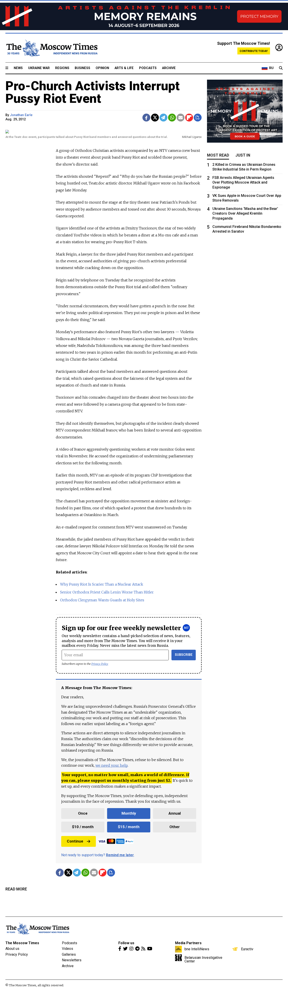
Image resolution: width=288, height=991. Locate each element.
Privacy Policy (99, 663)
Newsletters (71, 960)
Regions (62, 68)
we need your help (111, 765)
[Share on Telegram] (163, 117)
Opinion (102, 68)
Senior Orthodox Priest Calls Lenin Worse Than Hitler (107, 592)
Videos (67, 948)
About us (12, 948)
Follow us (126, 943)
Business (82, 68)
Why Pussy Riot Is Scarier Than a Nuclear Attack (101, 584)
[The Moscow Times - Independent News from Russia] (51, 48)
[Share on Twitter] (155, 117)
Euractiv (247, 949)
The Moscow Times (22, 943)
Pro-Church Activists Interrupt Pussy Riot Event (92, 92)
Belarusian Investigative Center (203, 959)
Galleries (69, 954)
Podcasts (148, 68)
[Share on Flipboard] (189, 117)
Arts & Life (124, 68)
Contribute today (254, 51)
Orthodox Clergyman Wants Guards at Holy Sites (102, 600)
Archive (169, 68)
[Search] (281, 68)
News (18, 68)
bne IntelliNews (196, 949)
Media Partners (188, 943)
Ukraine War (39, 68)
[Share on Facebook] (146, 117)
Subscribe (184, 655)
